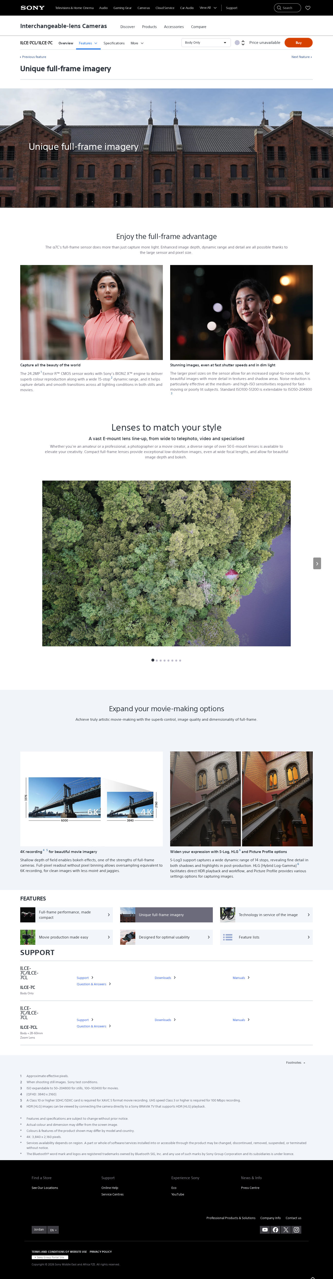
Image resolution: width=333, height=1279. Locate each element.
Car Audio (187, 8)
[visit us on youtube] (265, 1230)
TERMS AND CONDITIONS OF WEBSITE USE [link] (59, 1251)
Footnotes (294, 1063)
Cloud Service (165, 8)
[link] (127, 27)
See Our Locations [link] (45, 1188)
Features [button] (85, 43)
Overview (66, 43)
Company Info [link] (270, 1218)
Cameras (143, 8)
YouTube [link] (177, 1194)
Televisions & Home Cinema (74, 8)
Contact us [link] (293, 1218)
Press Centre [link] (250, 1188)
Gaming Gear (122, 8)
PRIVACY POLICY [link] (101, 1251)
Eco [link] (173, 1188)
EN (52, 1230)
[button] (38, 43)
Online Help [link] (109, 1188)
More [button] (134, 43)
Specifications (114, 43)
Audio (103, 8)
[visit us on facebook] (275, 1230)
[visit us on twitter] (286, 1230)
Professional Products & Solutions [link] (230, 1218)
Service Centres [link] (112, 1194)
